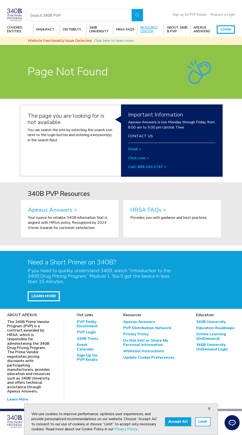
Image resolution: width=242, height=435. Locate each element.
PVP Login (86, 332)
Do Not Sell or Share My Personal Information (145, 342)
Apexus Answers (201, 29)
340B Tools (87, 338)
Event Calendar (85, 347)
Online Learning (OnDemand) (211, 336)
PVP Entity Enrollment (87, 324)
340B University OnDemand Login (212, 347)
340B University (98, 29)
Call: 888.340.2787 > (147, 166)
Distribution (74, 29)
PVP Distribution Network (147, 328)
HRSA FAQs (125, 29)
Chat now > (138, 158)
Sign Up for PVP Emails (87, 357)
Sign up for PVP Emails (190, 15)
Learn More (17, 399)
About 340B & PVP (177, 29)
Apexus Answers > (52, 210)
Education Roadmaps (215, 328)
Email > (134, 149)
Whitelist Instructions (143, 351)
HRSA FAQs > (148, 210)
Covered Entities (14, 29)
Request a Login (223, 15)
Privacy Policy (136, 334)
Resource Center (149, 29)
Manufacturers (48, 29)
